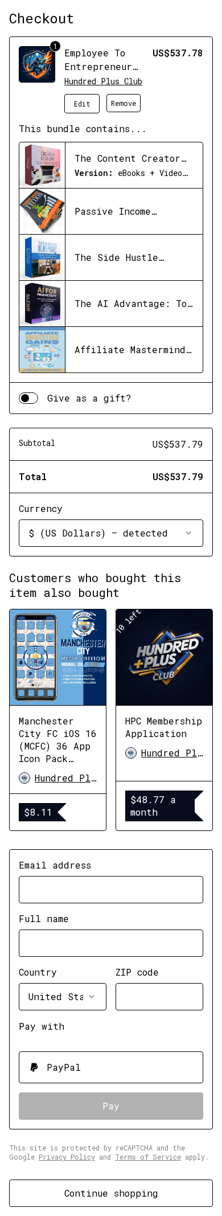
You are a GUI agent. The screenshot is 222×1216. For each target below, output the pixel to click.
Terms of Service (148, 1156)
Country (38, 972)
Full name (44, 918)
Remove (123, 103)
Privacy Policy (67, 1156)
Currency (41, 508)
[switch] (28, 398)
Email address (55, 865)
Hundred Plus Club (103, 81)
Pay (111, 1106)
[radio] (111, 1067)
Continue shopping (111, 1193)
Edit (82, 103)
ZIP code (137, 972)
